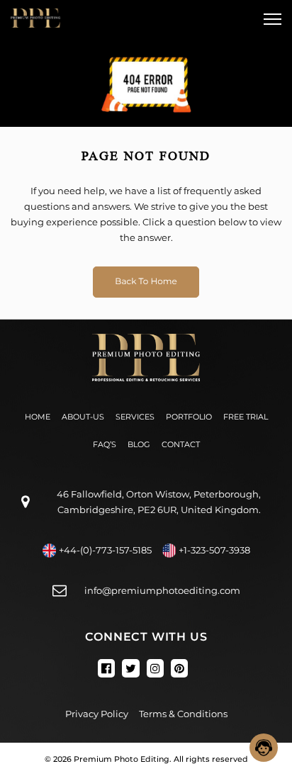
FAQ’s (104, 444)
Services (135, 417)
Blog (139, 444)
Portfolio (189, 417)
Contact (181, 444)
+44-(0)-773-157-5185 (105, 550)
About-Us (83, 417)
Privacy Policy (96, 713)
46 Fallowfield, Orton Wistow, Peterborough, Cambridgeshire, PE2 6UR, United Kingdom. (159, 501)
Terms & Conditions (183, 713)
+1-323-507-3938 (214, 550)
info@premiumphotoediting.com (162, 590)
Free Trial (245, 417)
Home (37, 417)
